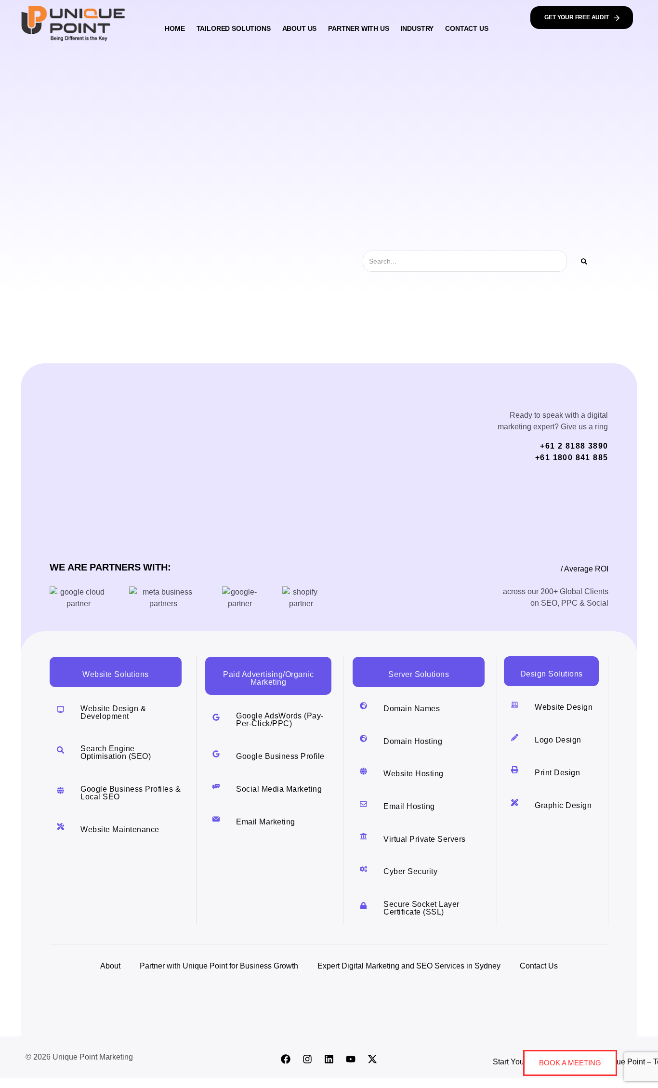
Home (174, 28)
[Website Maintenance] (60, 826)
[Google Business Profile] (216, 754)
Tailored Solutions (234, 28)
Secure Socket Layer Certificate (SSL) (421, 908)
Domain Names (411, 708)
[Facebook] (285, 1059)
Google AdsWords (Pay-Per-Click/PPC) (280, 720)
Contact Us (466, 28)
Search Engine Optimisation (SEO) (115, 752)
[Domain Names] (363, 705)
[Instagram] (307, 1059)
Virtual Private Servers (424, 839)
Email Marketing (265, 822)
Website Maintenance (119, 829)
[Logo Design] (515, 737)
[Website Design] (515, 705)
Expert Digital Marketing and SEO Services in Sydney (408, 966)
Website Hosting (413, 774)
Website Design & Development (113, 712)
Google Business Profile (280, 756)
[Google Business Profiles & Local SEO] (60, 790)
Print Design (557, 773)
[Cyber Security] (363, 869)
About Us (299, 28)
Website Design (563, 707)
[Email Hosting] (363, 804)
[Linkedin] (329, 1059)
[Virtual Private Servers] (363, 836)
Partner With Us (358, 28)
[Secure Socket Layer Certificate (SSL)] (363, 905)
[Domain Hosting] (363, 738)
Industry (417, 28)
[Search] (584, 261)
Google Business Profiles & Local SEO (130, 793)
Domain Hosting (412, 741)
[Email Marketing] (216, 819)
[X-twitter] (372, 1059)
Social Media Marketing (279, 789)
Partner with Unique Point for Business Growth (219, 966)
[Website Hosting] (363, 771)
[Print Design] (515, 770)
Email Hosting (409, 806)
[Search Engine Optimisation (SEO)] (60, 750)
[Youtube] (350, 1059)
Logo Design (558, 740)
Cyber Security (410, 871)
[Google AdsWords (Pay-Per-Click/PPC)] (216, 717)
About (110, 966)
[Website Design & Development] (60, 709)
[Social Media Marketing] (216, 786)
